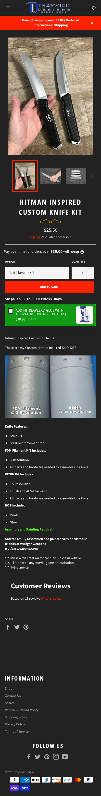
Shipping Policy (16, 717)
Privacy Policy (15, 724)
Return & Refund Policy (22, 710)
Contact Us (13, 695)
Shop (9, 688)
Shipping (35, 237)
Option (10, 262)
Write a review (51, 598)
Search (10, 703)
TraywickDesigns (24, 772)
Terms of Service (17, 731)
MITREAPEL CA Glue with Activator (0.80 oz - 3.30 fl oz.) (41, 312)
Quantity (78, 262)
